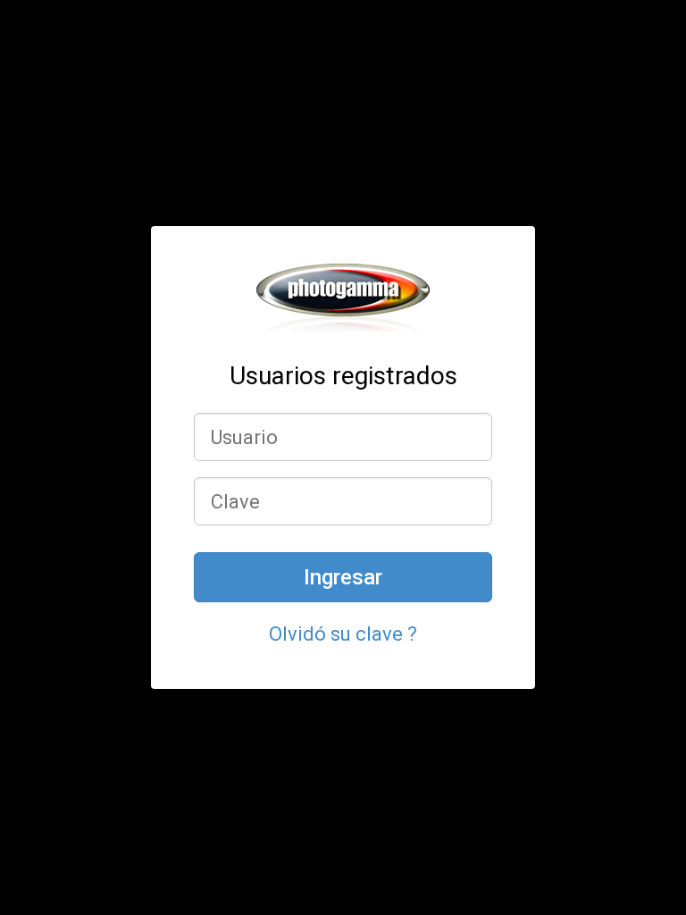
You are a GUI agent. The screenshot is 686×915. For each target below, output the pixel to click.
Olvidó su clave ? (343, 634)
